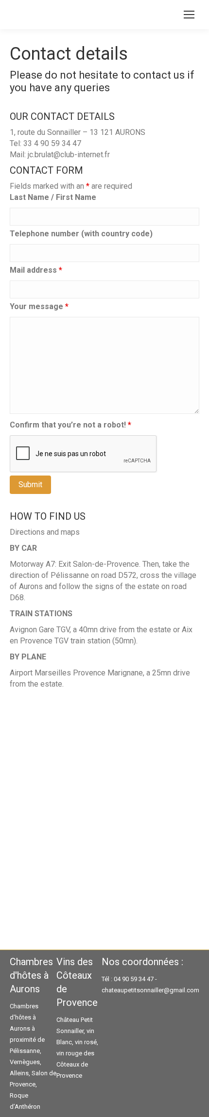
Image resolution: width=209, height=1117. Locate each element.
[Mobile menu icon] (189, 14)
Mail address (36, 270)
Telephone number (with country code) (81, 233)
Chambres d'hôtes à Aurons (24, 1017)
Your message (39, 306)
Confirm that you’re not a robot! (70, 424)
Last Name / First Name (53, 197)
